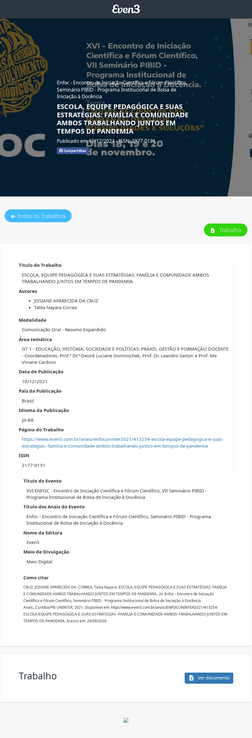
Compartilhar (74, 150)
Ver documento (213, 678)
